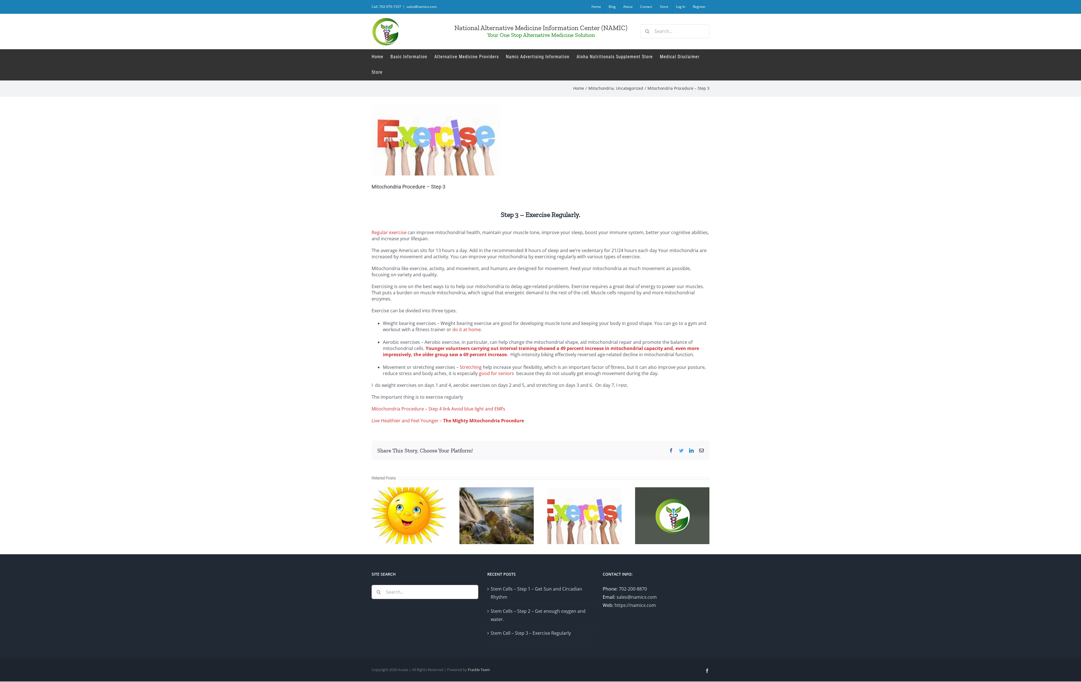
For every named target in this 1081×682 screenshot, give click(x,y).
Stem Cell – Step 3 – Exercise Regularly (531, 633)
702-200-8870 (633, 589)
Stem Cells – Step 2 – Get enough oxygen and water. (538, 615)
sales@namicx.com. (422, 6)
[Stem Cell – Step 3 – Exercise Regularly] (584, 515)
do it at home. (467, 329)
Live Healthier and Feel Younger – (448, 421)
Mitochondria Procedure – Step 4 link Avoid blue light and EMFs (438, 409)
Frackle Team (479, 669)
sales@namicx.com (637, 597)
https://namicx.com (635, 605)
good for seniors (496, 373)
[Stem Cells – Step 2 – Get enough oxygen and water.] (496, 515)
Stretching (471, 367)
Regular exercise (389, 232)
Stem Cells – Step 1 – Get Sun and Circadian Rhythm (536, 593)
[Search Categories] (672, 515)
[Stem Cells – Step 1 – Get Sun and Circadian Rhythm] (409, 515)
